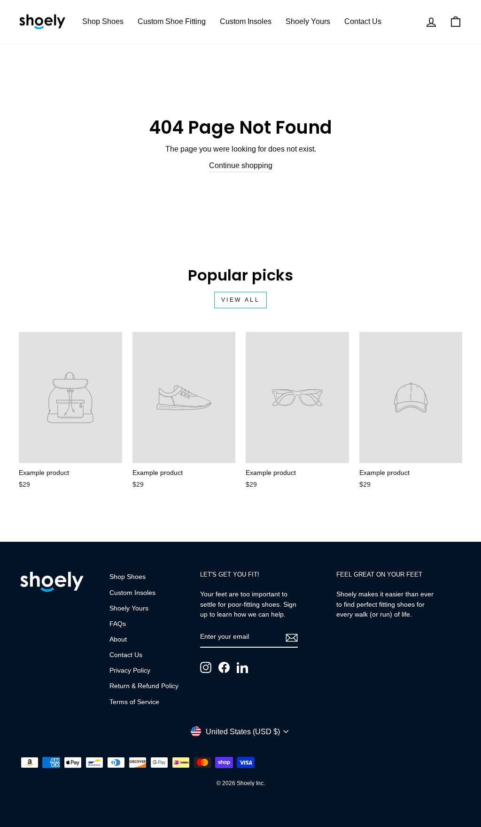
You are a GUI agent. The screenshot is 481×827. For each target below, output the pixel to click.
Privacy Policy (129, 670)
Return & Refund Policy (143, 686)
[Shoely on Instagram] (205, 667)
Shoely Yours (308, 21)
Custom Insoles (246, 21)
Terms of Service (134, 702)
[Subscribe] (292, 637)
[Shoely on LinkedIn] (242, 667)
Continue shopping (240, 165)
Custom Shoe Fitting (172, 21)
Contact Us (362, 21)
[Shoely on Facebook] (224, 667)
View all (240, 300)
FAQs (117, 623)
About (118, 639)
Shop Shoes (103, 21)
